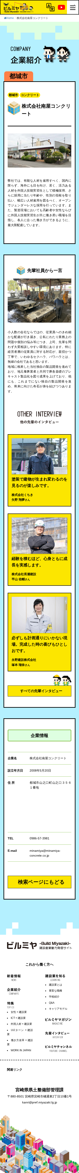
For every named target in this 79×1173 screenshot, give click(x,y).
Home (10, 18)
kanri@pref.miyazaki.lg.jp (39, 1102)
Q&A (51, 1002)
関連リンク (14, 1069)
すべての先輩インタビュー (41, 691)
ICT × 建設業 (18, 1018)
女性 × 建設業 (19, 1012)
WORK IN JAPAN (21, 1050)
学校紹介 (54, 996)
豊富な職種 (55, 990)
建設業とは (55, 984)
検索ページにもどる (41, 882)
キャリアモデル (58, 1008)
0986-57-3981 (39, 838)
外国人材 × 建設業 (21, 1023)
